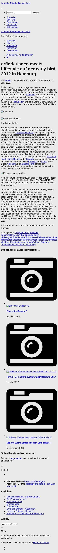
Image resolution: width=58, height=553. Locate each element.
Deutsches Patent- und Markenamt (23, 497)
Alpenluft (11, 164)
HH (24, 240)
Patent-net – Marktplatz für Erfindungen (25, 513)
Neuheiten (19, 102)
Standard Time (27, 164)
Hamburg (6, 240)
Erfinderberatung (14, 501)
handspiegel (17, 240)
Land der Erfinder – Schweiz (20, 511)
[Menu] (2, 8)
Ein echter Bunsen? (16, 311)
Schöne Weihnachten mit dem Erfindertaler (28, 443)
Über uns (10, 20)
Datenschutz (12, 27)
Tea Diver (51, 156)
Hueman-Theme (41, 542)
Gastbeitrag (12, 22)
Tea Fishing (6, 159)
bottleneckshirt (15, 235)
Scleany (30, 159)
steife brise (11, 244)
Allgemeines (12, 55)
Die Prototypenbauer (16, 499)
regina (30, 242)
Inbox (44, 161)
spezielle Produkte (24, 132)
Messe (7, 242)
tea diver (20, 244)
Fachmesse (31, 237)
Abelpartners (21, 232)
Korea (40, 240)
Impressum (11, 24)
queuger (23, 242)
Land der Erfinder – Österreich (20, 509)
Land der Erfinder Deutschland (15, 3)
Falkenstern (43, 237)
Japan (34, 240)
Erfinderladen (26, 55)
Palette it (32, 161)
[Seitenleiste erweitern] (2, 527)
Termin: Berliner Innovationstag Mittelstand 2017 (31, 377)
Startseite (11, 17)
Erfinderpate (12, 506)
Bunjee (16, 159)
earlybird (9, 237)
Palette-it (14, 242)
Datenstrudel (28, 235)
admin (8, 80)
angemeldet (16, 458)
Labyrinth (47, 240)
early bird (30, 95)
